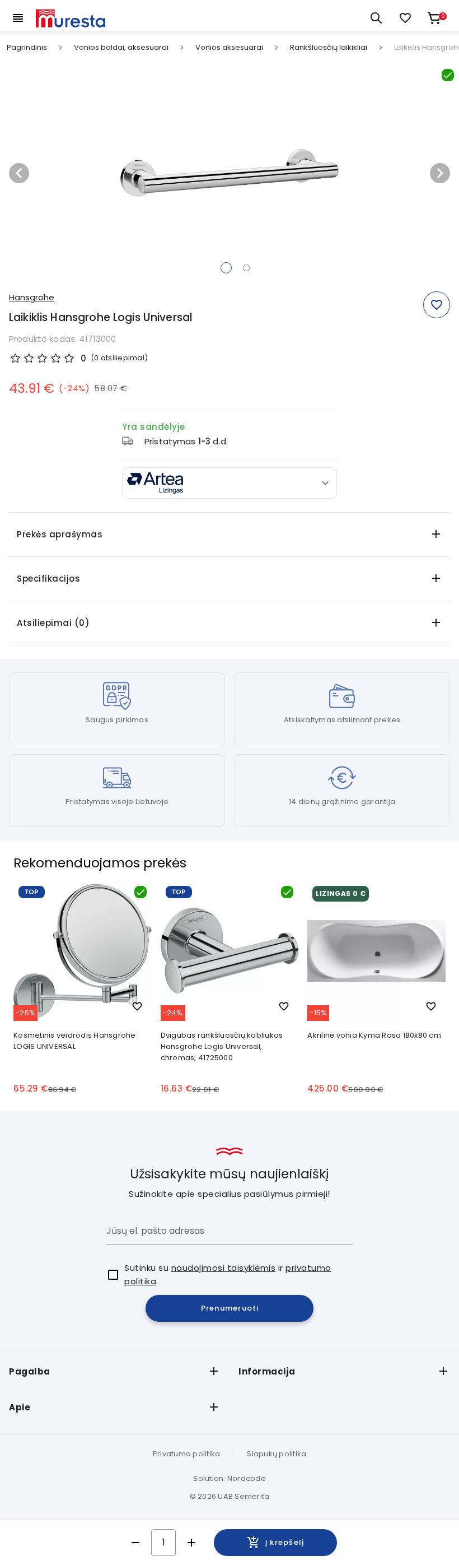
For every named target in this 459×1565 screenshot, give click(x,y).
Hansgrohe (31, 297)
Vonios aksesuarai (229, 48)
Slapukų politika (276, 1453)
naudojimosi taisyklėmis (223, 1268)
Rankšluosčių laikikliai (328, 48)
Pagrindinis (27, 48)
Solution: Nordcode (229, 1478)
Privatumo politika (187, 1453)
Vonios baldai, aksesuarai (121, 48)
